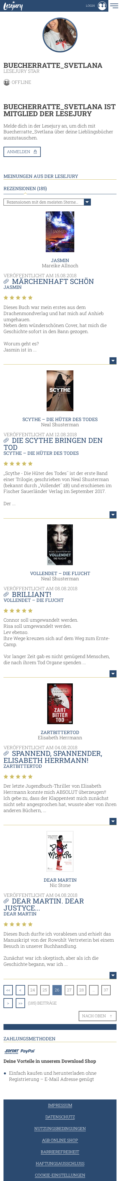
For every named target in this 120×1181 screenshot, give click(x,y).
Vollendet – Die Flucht (60, 573)
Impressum (60, 1105)
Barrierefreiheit (60, 1152)
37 (106, 990)
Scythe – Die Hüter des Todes (60, 419)
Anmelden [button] (18, 151)
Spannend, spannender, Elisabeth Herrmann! (52, 757)
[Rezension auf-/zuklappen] (113, 360)
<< (8, 990)
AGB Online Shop (60, 1140)
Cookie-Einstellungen (60, 1175)
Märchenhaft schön (53, 281)
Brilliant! (31, 594)
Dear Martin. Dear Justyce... (43, 904)
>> (20, 1003)
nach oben (94, 1016)
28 (81, 990)
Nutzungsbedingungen (60, 1128)
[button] (96, 6)
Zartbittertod (60, 732)
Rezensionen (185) (25, 188)
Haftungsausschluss (60, 1163)
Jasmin (60, 260)
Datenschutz (60, 1117)
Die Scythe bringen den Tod (53, 444)
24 (32, 990)
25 (45, 990)
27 (69, 990)
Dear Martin (60, 880)
